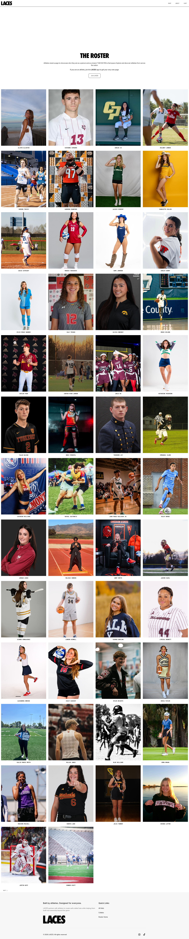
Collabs (101, 913)
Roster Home (103, 917)
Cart (185, 3)
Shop (169, 3)
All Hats (101, 908)
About (177, 3)
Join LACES (94, 75)
